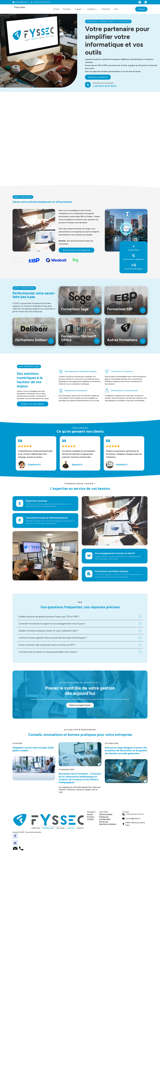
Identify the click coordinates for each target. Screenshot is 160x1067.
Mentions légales (105, 814)
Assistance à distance (107, 824)
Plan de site (103, 822)
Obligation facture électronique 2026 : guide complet (34, 749)
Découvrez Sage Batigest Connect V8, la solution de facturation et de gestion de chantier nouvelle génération (126, 750)
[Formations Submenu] (97, 9)
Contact (90, 819)
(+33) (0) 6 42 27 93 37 (104, 86)
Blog (116, 9)
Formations (91, 9)
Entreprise (67, 9)
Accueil (56, 9)
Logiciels (78, 9)
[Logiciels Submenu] (83, 9)
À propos (90, 817)
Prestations (106, 9)
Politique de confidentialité (104, 818)
